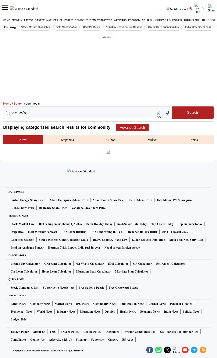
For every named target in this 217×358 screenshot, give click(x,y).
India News (171, 311)
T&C (53, 331)
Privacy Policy (70, 331)
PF (143, 20)
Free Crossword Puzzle (123, 287)
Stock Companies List (25, 287)
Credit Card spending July (163, 27)
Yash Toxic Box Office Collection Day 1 (63, 239)
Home (6, 20)
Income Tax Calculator (25, 263)
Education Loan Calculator (93, 271)
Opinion (80, 20)
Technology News (21, 311)
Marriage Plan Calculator (131, 271)
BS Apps (127, 339)
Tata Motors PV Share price (175, 200)
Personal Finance (181, 303)
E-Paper (40, 20)
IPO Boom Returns (73, 231)
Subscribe (97, 339)
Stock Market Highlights (35, 27)
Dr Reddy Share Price (53, 208)
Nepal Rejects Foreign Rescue (124, 27)
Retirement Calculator (170, 263)
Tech (150, 20)
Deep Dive (209, 20)
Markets (52, 20)
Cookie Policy (92, 331)
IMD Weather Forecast (42, 231)
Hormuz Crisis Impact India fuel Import (74, 247)
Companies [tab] (66, 139)
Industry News (66, 311)
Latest (28, 20)
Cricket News (157, 303)
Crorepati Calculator (57, 263)
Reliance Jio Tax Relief (142, 231)
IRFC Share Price (140, 200)
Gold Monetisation (66, 27)
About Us (39, 331)
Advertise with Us (60, 339)
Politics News (191, 311)
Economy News (150, 311)
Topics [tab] (193, 139)
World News (44, 311)
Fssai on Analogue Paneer (27, 247)
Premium (17, 20)
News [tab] (23, 139)
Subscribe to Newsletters (58, 287)
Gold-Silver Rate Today (132, 224)
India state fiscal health (199, 27)
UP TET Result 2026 (175, 231)
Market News (63, 303)
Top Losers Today (162, 224)
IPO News (82, 303)
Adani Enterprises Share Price (68, 200)
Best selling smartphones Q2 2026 (60, 224)
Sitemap (81, 339)
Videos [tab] (152, 139)
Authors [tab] (110, 139)
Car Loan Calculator (24, 271)
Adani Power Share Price (109, 200)
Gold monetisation (22, 239)
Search (18, 103)
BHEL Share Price (22, 208)
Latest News (18, 303)
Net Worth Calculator (90, 263)
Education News (90, 311)
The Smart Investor (99, 20)
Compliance (18, 339)
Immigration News (132, 303)
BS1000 (177, 20)
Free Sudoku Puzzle (91, 287)
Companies (163, 20)
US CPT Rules (91, 27)
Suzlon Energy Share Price (28, 200)
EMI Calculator (118, 263)
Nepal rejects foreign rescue (122, 247)
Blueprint (66, 20)
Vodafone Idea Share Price (88, 208)
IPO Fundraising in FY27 (107, 231)
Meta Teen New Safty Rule (186, 239)
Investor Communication (140, 331)
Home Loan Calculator (56, 271)
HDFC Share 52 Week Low (110, 239)
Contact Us (37, 339)
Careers (113, 339)
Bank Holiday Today (99, 224)
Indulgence (192, 20)
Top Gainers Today (190, 224)
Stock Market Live (23, 224)
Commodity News (104, 303)
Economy (134, 20)
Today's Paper (20, 331)
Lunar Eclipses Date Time (148, 239)
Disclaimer (112, 331)
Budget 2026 (18, 319)
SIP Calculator (142, 263)
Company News (40, 303)
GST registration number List (179, 331)
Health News (128, 311)
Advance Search (132, 127)
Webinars (120, 20)
